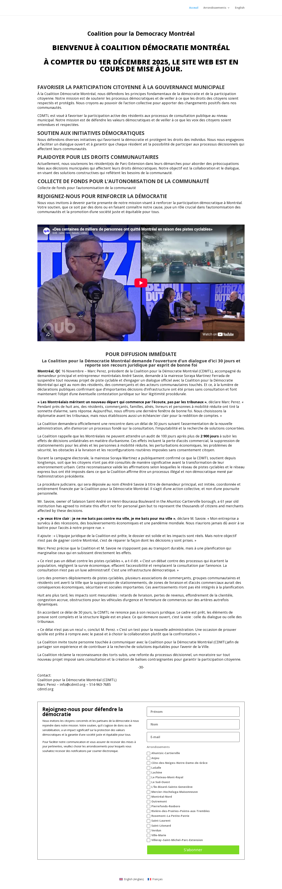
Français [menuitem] (157, 879)
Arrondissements (214, 7)
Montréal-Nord (161, 796)
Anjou (155, 758)
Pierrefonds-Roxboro (165, 806)
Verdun (156, 830)
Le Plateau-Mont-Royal (167, 777)
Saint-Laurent (161, 820)
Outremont (159, 801)
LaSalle (156, 767)
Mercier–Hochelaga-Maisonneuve (174, 792)
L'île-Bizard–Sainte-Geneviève (172, 787)
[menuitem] (240, 10)
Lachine (156, 772)
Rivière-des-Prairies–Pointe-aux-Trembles (180, 811)
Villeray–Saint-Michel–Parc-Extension (177, 840)
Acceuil (193, 7)
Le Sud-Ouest (160, 782)
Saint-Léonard (161, 825)
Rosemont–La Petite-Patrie (170, 816)
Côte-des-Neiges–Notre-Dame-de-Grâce (179, 763)
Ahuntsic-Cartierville (165, 753)
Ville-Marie (158, 835)
